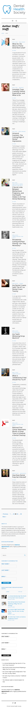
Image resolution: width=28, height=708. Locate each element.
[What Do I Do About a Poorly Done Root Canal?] (5, 42)
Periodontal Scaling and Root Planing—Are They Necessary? (19, 242)
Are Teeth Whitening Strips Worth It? (18, 336)
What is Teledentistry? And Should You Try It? (19, 378)
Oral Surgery (22, 42)
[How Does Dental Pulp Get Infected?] (5, 473)
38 (21, 514)
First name (5, 564)
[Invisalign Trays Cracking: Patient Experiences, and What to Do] (5, 87)
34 (17, 514)
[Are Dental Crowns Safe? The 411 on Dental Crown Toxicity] (5, 283)
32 (13, 514)
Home (2, 33)
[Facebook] (13, 703)
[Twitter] (15, 703)
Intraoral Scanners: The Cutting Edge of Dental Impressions (18, 137)
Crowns (21, 283)
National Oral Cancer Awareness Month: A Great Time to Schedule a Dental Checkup (19, 431)
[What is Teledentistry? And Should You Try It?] (5, 372)
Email (3, 576)
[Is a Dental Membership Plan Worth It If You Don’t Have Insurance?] (4, 596)
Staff (15, 50)
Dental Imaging (22, 131)
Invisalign (21, 87)
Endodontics (23, 473)
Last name (5, 570)
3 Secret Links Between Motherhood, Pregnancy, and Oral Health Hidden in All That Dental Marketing (19, 193)
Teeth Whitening (16, 332)
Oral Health (20, 185)
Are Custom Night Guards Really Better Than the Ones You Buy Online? (16, 611)
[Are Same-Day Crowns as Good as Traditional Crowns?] (4, 617)
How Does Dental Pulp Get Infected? (19, 476)
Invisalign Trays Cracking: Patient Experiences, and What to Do (18, 92)
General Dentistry (16, 236)
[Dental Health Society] (14, 9)
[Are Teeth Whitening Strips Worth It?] (5, 331)
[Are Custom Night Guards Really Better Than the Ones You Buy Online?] (4, 611)
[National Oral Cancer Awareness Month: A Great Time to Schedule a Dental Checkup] (5, 423)
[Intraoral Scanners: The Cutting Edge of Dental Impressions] (5, 131)
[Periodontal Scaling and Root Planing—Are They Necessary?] (5, 235)
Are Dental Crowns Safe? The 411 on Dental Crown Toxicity (19, 288)
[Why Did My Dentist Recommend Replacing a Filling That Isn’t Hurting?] (4, 603)
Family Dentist (15, 184)
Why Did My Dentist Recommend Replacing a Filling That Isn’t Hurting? (16, 603)
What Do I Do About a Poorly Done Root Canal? (18, 46)
